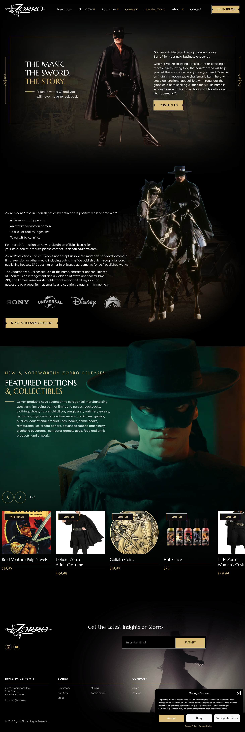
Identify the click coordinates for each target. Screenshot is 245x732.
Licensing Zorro (154, 9)
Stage (61, 697)
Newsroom (64, 9)
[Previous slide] (8, 497)
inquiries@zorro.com (16, 700)
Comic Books (98, 693)
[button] (238, 693)
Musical (95, 687)
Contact (195, 9)
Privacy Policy (205, 726)
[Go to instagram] (8, 647)
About (176, 9)
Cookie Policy (191, 726)
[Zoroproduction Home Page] (26, 9)
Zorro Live (109, 9)
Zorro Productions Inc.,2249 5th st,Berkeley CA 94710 (17, 691)
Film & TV (85, 9)
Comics (130, 9)
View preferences (227, 718)
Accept (171, 718)
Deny (199, 718)
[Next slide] (20, 497)
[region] (123, 551)
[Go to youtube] (16, 647)
